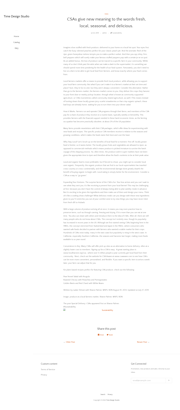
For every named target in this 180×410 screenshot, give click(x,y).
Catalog (16, 42)
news (106, 14)
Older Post (70, 342)
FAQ (16, 48)
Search (103, 394)
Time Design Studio (113, 400)
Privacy (110, 394)
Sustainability (117, 33)
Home (16, 36)
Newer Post (142, 342)
